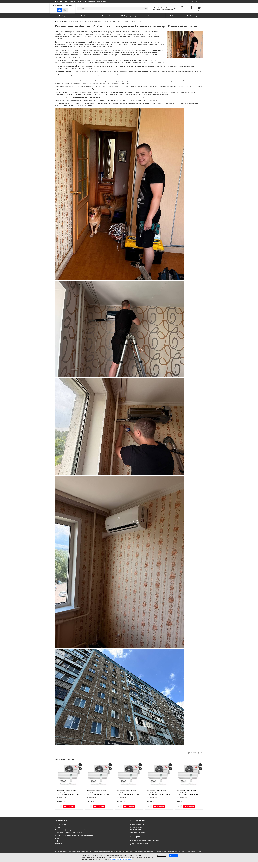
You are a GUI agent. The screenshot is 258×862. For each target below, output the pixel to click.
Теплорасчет (91, 1)
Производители (102, 1)
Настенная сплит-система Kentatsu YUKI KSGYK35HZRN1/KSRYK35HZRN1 (128, 792)
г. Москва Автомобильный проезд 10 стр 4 (147, 840)
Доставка (72, 1)
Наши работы (155, 16)
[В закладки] (80, 764)
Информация (61, 821)
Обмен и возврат (61, 824)
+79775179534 (137, 827)
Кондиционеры (67, 16)
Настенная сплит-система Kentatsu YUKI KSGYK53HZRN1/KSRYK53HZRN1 (98, 792)
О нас (65, 1)
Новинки (175, 16)
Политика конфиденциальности (121, 859)
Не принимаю (161, 856)
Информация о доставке (64, 841)
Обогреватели (89, 16)
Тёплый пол (109, 16)
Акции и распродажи (131, 16)
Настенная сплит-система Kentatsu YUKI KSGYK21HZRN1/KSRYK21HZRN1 (188, 792)
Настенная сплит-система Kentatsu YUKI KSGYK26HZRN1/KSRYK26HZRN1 (158, 792)
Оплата (79, 1)
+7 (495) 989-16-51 (162, 7)
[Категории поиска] (79, 8)
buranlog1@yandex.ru (164, 10)
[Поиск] (146, 8)
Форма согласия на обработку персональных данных (74, 835)
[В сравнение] (80, 768)
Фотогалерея (194, 16)
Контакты (58, 843)
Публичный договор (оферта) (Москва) (69, 832)
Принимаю (173, 856)
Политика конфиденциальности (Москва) (70, 830)
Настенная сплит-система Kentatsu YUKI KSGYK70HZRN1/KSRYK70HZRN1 (68, 792)
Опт (84, 1)
